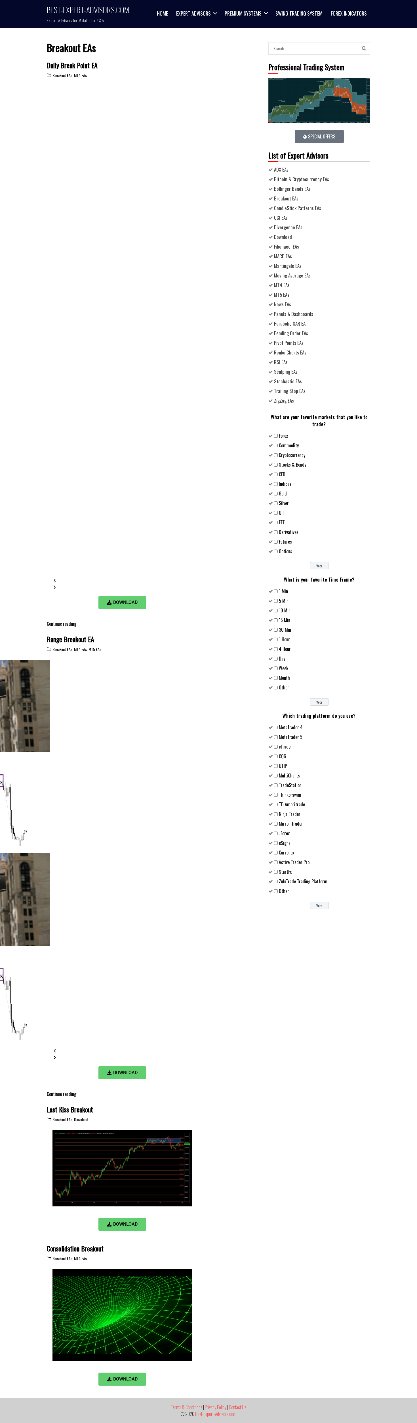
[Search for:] (314, 48)
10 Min (284, 610)
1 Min (283, 591)
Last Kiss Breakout (70, 1109)
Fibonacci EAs (286, 246)
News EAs (282, 304)
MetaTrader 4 (291, 727)
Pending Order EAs (291, 333)
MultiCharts (289, 775)
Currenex (286, 852)
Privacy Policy (215, 1407)
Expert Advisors (193, 13)
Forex (283, 435)
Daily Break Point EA (72, 65)
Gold (283, 493)
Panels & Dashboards (293, 313)
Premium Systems (243, 13)
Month (284, 677)
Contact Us (237, 1407)
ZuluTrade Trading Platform (303, 881)
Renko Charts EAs (290, 352)
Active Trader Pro (294, 862)
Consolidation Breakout (75, 1248)
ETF (282, 522)
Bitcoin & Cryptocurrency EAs (301, 179)
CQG (282, 756)
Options (285, 551)
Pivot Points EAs (289, 342)
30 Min (285, 629)
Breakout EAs (62, 75)
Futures (285, 541)
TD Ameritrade (292, 804)
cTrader (285, 746)
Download (81, 1119)
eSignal (285, 842)
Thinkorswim (290, 794)
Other (284, 687)
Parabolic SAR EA (290, 323)
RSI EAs (281, 362)
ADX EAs (281, 169)
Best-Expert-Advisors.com (88, 10)
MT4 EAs (80, 75)
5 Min (283, 600)
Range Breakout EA (70, 639)
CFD (282, 474)
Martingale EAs (288, 265)
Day (282, 658)
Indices (285, 483)
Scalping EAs (286, 371)
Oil (281, 512)
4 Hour (285, 649)
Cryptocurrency (292, 455)
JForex (284, 833)
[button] (122, 580)
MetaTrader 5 (290, 737)
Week (283, 668)
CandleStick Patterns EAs (297, 207)
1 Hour (284, 639)
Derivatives (288, 532)
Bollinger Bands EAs (292, 188)
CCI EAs (281, 217)
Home (162, 13)
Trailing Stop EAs (290, 390)
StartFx (285, 871)
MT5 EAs (95, 649)
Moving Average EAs (292, 275)
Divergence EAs (288, 227)
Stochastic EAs (288, 381)
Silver (284, 503)
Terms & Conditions (186, 1407)
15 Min (284, 620)
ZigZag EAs (284, 400)
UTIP (283, 765)
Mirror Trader (291, 823)
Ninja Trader (289, 814)
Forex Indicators (349, 13)
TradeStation (290, 785)
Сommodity (289, 445)
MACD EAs (283, 256)
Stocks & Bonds (292, 464)
